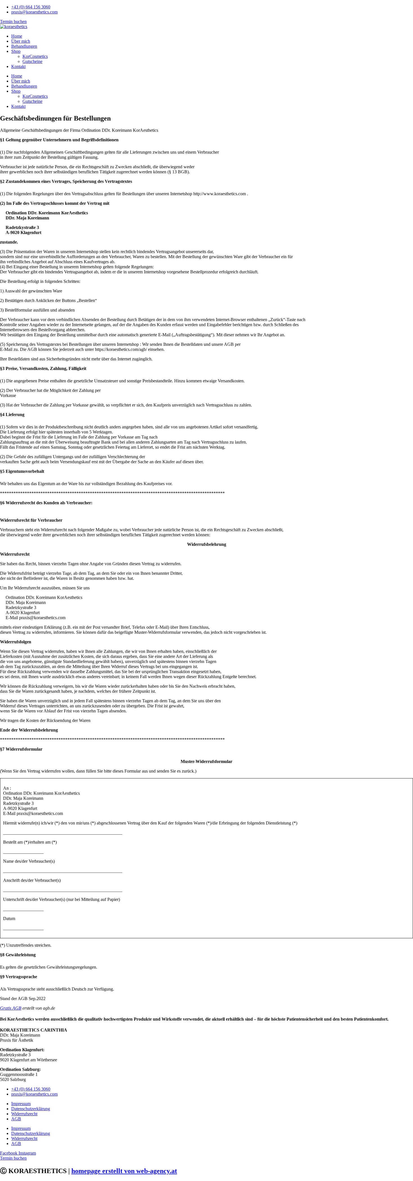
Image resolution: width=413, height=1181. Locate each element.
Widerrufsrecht (24, 1113)
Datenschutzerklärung (30, 1108)
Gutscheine (32, 61)
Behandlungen (24, 46)
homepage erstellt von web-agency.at (124, 1171)
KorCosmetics (35, 56)
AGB (16, 1118)
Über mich (20, 41)
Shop (16, 51)
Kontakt (18, 66)
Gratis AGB (10, 1008)
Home (16, 36)
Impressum (21, 1103)
